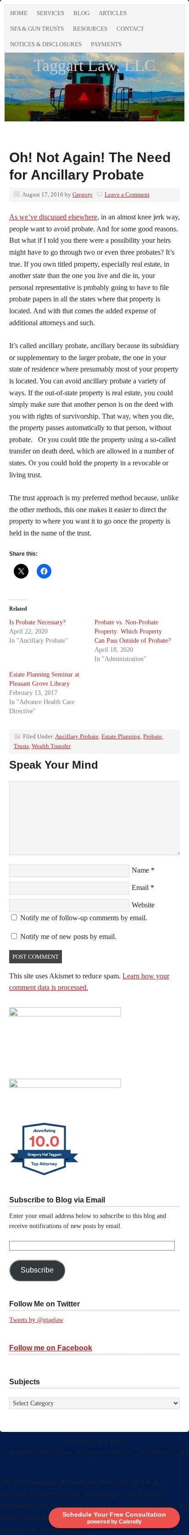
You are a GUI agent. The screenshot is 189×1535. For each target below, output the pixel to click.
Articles (113, 13)
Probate (152, 736)
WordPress (154, 1451)
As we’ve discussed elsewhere (53, 217)
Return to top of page (94, 1441)
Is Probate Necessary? (37, 622)
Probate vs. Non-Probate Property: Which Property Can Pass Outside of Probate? (132, 631)
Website (143, 905)
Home (19, 13)
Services (50, 13)
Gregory (82, 194)
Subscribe (37, 1270)
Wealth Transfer (51, 746)
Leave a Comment (127, 194)
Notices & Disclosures (46, 44)
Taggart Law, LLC (94, 65)
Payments (106, 44)
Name (140, 870)
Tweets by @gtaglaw (36, 1319)
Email (140, 887)
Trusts (21, 746)
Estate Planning (120, 736)
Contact (130, 28)
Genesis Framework (108, 1451)
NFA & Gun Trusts (37, 28)
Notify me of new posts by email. (68, 936)
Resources (90, 28)
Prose (66, 1451)
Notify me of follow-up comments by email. (83, 918)
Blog (81, 13)
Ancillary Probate (77, 736)
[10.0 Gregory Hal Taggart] (44, 1175)
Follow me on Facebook (50, 1348)
